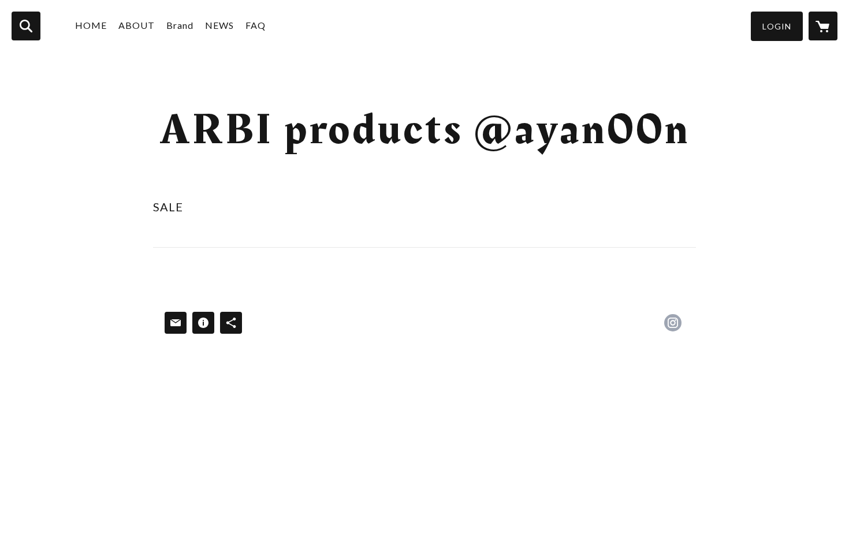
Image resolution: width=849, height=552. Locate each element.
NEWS (219, 25)
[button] (777, 26)
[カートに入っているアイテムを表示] (823, 26)
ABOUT (136, 25)
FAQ (255, 25)
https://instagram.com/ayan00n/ (673, 322)
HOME (91, 25)
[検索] (26, 26)
